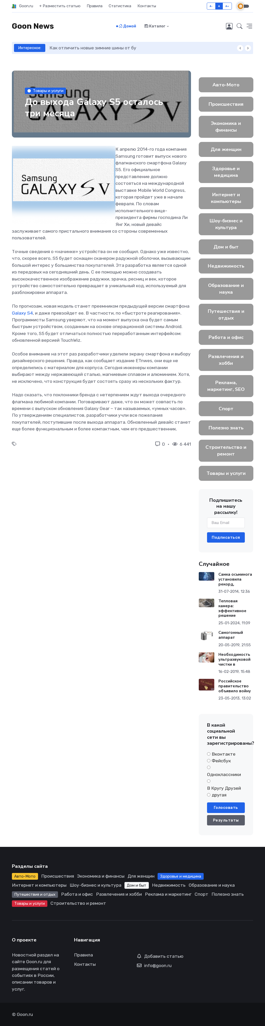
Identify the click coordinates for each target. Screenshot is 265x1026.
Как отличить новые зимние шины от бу (73, 47)
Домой (129, 26)
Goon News (33, 26)
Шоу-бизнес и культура (225, 224)
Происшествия (225, 104)
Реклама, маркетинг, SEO (226, 386)
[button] (240, 26)
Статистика (120, 6)
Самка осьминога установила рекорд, (235, 579)
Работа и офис (225, 337)
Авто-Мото (225, 84)
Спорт (225, 408)
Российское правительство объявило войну (234, 686)
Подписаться (226, 537)
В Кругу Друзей (224, 788)
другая (219, 794)
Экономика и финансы (226, 126)
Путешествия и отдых (226, 314)
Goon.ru (24, 6)
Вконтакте (223, 754)
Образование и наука (226, 288)
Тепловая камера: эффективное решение (232, 608)
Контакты (146, 6)
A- (211, 6)
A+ (227, 6)
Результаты (226, 820)
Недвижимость (226, 266)
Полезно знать (225, 427)
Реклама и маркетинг (168, 894)
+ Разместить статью (59, 6)
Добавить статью (163, 956)
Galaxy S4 (22, 313)
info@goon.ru (158, 965)
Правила (94, 6)
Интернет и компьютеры (226, 198)
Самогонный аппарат (230, 635)
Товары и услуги (48, 90)
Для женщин (225, 149)
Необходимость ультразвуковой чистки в (234, 659)
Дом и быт (225, 247)
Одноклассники (224, 774)
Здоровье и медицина (226, 172)
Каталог (156, 26)
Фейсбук (221, 760)
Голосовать (226, 807)
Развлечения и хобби (226, 360)
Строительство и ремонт (225, 450)
